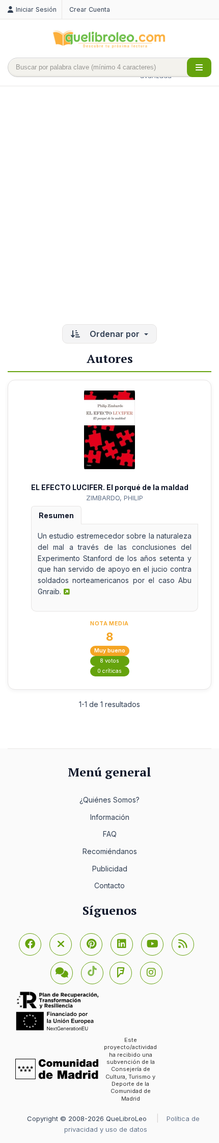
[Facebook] (30, 944)
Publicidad (109, 868)
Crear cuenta (89, 9)
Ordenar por (115, 334)
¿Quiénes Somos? (109, 799)
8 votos (109, 661)
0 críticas (109, 671)
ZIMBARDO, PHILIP (114, 498)
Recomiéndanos (110, 851)
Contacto (109, 885)
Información (109, 817)
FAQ (110, 834)
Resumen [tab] (56, 515)
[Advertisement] (109, 206)
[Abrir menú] (199, 67)
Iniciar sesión (36, 9)
